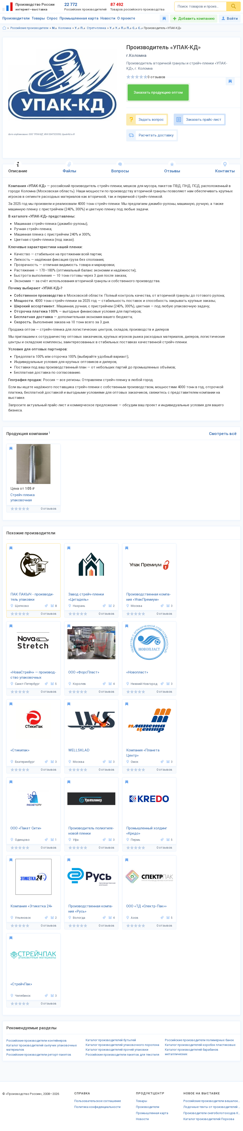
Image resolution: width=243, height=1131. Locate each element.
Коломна (64, 28)
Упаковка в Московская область (112, 28)
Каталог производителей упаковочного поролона (122, 1045)
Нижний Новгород (144, 684)
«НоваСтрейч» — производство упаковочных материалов (33, 675)
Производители (16, 18)
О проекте (126, 18)
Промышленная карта (79, 18)
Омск (134, 762)
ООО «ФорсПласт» (83, 672)
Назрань (79, 606)
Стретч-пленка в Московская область (134, 28)
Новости (107, 18)
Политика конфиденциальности (97, 1107)
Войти (232, 18)
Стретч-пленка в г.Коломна (140, 28)
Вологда (79, 917)
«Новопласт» (137, 672)
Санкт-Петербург (27, 684)
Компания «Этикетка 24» (31, 906)
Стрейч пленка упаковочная (22, 498)
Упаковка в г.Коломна (117, 28)
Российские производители (29, 28)
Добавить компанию (196, 18)
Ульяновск (23, 917)
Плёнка (82, 28)
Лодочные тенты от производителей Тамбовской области (212, 1107)
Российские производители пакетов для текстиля (122, 1054)
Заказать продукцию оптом (158, 92)
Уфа (76, 839)
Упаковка (77, 28)
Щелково (22, 606)
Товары (38, 18)
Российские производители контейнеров (36, 1040)
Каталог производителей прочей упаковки (117, 1049)
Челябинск (23, 995)
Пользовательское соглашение (97, 1101)
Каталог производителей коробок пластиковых (200, 1045)
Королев (79, 684)
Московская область (54, 28)
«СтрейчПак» (21, 984)
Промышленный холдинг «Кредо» (146, 831)
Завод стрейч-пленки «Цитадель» (86, 597)
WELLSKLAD (78, 750)
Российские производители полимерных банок (199, 1040)
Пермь (135, 839)
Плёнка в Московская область (123, 28)
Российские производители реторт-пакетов (38, 1054)
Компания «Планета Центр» (142, 753)
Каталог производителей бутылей (111, 1040)
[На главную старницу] (4, 28)
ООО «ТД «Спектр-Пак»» (146, 906)
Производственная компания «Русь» (90, 909)
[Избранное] (164, 18)
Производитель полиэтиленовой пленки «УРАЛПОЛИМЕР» (91, 831)
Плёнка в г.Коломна (129, 28)
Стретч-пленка (96, 28)
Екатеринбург (25, 762)
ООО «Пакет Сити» (25, 828)
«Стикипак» (19, 750)
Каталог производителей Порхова (208, 1119)
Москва (136, 606)
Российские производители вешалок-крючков (212, 1101)
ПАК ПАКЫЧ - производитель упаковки (32, 597)
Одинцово (22, 839)
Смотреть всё (223, 433)
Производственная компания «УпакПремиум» (148, 597)
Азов (134, 917)
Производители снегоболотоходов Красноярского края (212, 1113)
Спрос (52, 18)
